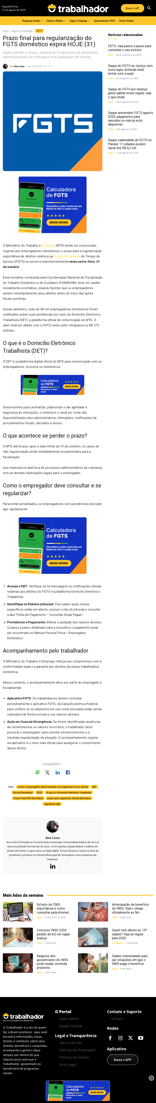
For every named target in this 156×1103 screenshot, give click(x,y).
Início (6, 31)
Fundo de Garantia (67, 256)
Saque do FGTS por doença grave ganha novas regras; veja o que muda (129, 93)
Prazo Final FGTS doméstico (28, 798)
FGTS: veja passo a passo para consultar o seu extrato (129, 48)
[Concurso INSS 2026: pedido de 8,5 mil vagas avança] (18, 937)
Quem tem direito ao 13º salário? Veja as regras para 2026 (129, 934)
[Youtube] (141, 1038)
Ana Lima (19, 66)
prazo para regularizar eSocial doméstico (69, 798)
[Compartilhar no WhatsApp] (37, 773)
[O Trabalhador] (78, 8)
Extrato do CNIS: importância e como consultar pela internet (53, 908)
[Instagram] (120, 1038)
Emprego (48, 245)
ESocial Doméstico (22, 792)
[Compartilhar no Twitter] (47, 773)
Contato (117, 1019)
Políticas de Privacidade (77, 1050)
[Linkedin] (53, 867)
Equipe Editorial (70, 1026)
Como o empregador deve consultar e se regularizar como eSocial (53, 786)
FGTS (39, 31)
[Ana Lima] (6, 66)
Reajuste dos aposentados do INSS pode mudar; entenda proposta (52, 962)
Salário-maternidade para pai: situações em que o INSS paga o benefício (129, 960)
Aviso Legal (67, 1065)
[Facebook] (110, 1038)
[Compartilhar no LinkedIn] (58, 773)
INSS (39, 917)
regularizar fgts (52, 803)
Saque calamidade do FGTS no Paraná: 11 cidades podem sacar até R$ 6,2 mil (130, 144)
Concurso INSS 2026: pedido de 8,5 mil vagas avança (53, 934)
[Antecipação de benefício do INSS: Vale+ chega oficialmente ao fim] (93, 912)
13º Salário (118, 943)
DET (94, 786)
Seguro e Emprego (21, 31)
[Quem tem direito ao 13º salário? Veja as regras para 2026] (93, 937)
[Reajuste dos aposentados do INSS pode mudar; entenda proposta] (18, 963)
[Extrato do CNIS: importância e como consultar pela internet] (18, 912)
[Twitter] (130, 1038)
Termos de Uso (70, 1043)
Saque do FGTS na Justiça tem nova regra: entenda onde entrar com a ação (130, 69)
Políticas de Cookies (74, 1057)
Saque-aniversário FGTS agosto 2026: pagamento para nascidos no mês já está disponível (130, 119)
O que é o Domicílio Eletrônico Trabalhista (68, 792)
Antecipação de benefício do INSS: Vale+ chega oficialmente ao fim (130, 908)
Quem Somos (69, 1019)
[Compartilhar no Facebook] (68, 773)
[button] (149, 8)
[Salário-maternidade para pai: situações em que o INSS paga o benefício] (93, 963)
